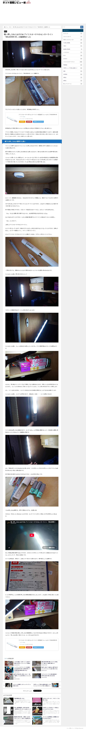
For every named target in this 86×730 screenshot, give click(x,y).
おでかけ (72, 58)
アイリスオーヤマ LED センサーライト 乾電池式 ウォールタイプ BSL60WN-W (38, 114)
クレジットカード (72, 36)
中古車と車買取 (72, 42)
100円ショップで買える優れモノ (72, 68)
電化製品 (72, 64)
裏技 (72, 71)
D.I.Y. (5, 31)
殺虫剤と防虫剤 (72, 49)
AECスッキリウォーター (72, 39)
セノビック (72, 33)
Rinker (24, 116)
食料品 (72, 80)
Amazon (22, 121)
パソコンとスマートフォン (72, 61)
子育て (72, 46)
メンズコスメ (72, 52)
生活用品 (72, 74)
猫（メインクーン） (72, 83)
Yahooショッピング (38, 121)
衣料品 (72, 77)
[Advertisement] (43, 14)
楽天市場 (29, 121)
